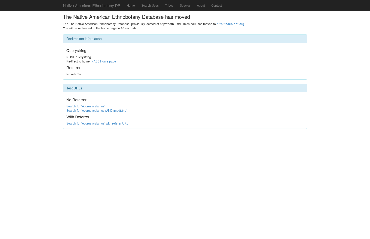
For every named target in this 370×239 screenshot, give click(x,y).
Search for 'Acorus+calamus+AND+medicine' (96, 110)
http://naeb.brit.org (230, 24)
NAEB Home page (103, 61)
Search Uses (150, 5)
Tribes (169, 5)
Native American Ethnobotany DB (91, 5)
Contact (216, 5)
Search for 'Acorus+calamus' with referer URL (97, 123)
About (201, 5)
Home (131, 5)
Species (185, 5)
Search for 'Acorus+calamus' (85, 106)
